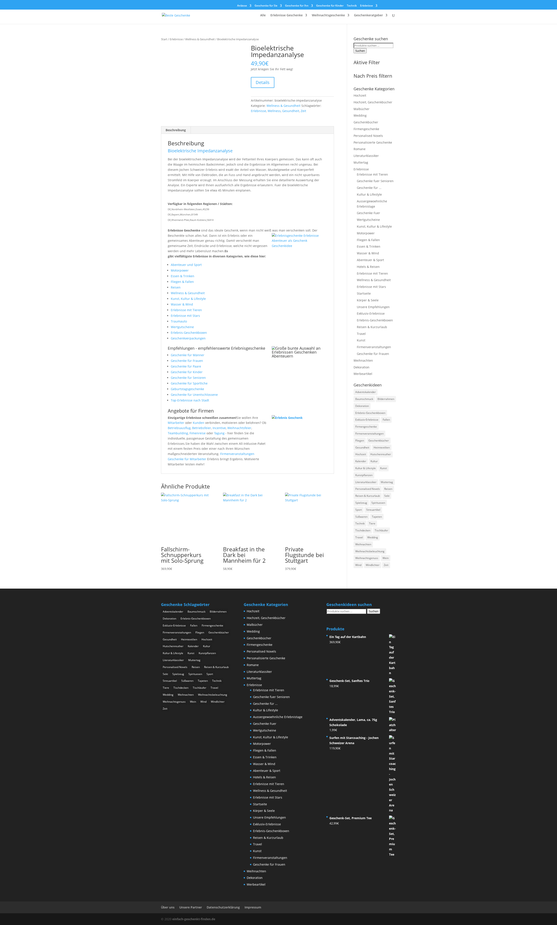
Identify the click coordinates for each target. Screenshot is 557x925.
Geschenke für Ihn (297, 5)
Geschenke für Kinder (330, 5)
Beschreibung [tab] (176, 130)
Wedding (360, 115)
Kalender (360, 461)
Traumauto (179, 321)
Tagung (219, 433)
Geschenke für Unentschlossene (194, 395)
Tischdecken (362, 530)
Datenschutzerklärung (223, 907)
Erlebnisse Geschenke (286, 15)
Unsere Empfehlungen (373, 307)
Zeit (303, 111)
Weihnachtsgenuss (366, 558)
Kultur (374, 461)
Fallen (386, 419)
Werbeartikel (363, 374)
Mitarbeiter (176, 423)
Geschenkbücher (366, 122)
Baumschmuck (364, 399)
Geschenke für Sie (266, 5)
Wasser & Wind (182, 304)
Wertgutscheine (182, 327)
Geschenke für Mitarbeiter (187, 459)
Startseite (364, 293)
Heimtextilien (382, 447)
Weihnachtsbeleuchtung (369, 551)
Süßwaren (361, 517)
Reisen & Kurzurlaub (372, 327)
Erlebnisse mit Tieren (186, 310)
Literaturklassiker (366, 156)
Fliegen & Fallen (182, 282)
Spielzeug (361, 503)
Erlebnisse (366, 5)
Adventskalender (365, 392)
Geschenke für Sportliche (189, 383)
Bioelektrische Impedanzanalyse (200, 151)
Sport (358, 510)
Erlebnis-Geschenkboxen (189, 333)
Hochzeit (360, 95)
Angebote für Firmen (191, 410)
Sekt (386, 496)
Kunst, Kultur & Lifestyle (188, 299)
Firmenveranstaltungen (237, 454)
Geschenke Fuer (368, 213)
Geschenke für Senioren (188, 378)
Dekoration (361, 367)
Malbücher (361, 109)
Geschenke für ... (369, 188)
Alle (263, 15)
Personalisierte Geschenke (373, 142)
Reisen (176, 287)
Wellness (274, 111)
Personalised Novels (368, 136)
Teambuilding (178, 433)
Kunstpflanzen (363, 475)
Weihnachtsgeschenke (328, 15)
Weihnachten (363, 360)
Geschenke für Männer (187, 355)
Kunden (198, 423)
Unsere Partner (190, 907)
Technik (352, 5)
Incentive (219, 428)
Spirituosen (378, 503)
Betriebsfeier (201, 428)
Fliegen (359, 440)
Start (164, 39)
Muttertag (361, 162)
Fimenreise (198, 433)
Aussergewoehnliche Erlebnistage (277, 717)
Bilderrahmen (385, 399)
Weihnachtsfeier (239, 428)
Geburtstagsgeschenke (187, 389)
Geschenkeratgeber (368, 15)
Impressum (253, 907)
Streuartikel (373, 510)
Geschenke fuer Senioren (375, 181)
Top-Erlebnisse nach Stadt (190, 400)
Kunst (361, 340)
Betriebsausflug (179, 428)
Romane (360, 149)
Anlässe (242, 5)
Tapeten (377, 517)
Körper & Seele (368, 300)
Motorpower (180, 270)
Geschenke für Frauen (187, 361)
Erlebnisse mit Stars (185, 316)
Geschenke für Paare (186, 366)
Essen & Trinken (182, 276)
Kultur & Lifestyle (369, 194)
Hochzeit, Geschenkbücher (373, 102)
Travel (361, 334)
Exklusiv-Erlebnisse (371, 313)
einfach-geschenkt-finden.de (193, 919)
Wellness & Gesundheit (200, 39)
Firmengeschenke (366, 129)
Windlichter (372, 565)
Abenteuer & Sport (370, 260)
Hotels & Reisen (368, 267)
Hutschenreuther (380, 454)
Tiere (372, 523)
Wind (358, 565)
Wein (386, 558)
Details (263, 82)
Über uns (167, 907)
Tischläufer (381, 530)
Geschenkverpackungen (188, 338)
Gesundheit (290, 111)
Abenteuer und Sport (186, 265)
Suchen (360, 51)
